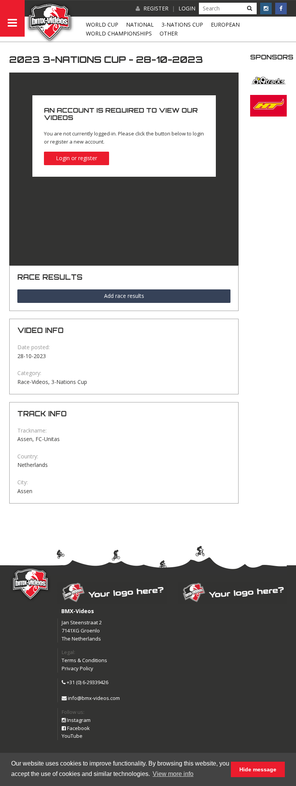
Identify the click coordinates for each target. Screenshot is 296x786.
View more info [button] (173, 774)
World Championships (119, 33)
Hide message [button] (257, 769)
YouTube (72, 735)
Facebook (78, 728)
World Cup (102, 24)
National (140, 24)
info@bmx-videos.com (93, 698)
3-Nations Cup (182, 24)
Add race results (124, 295)
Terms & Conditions (84, 660)
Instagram (78, 720)
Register (155, 8)
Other (169, 33)
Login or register (76, 158)
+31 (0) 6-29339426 (87, 682)
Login (186, 8)
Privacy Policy (77, 668)
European (225, 24)
